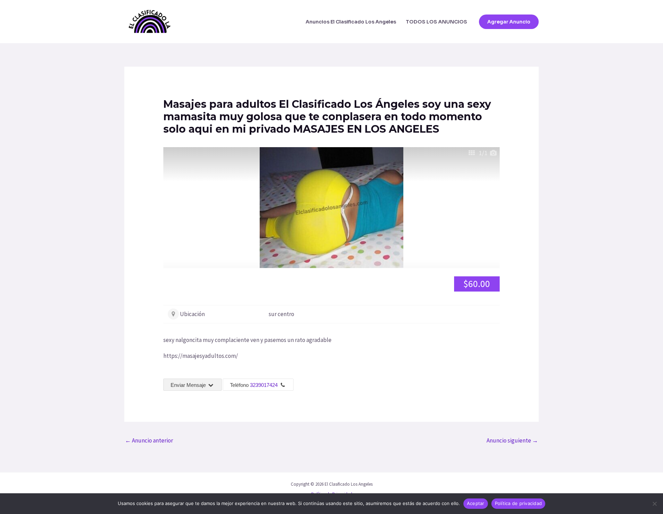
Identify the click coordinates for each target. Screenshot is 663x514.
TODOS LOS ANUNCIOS (436, 22)
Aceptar (475, 503)
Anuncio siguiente (512, 440)
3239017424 (264, 385)
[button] (509, 22)
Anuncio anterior (149, 440)
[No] (654, 503)
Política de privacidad (518, 503)
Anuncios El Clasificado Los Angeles (351, 22)
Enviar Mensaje (189, 385)
